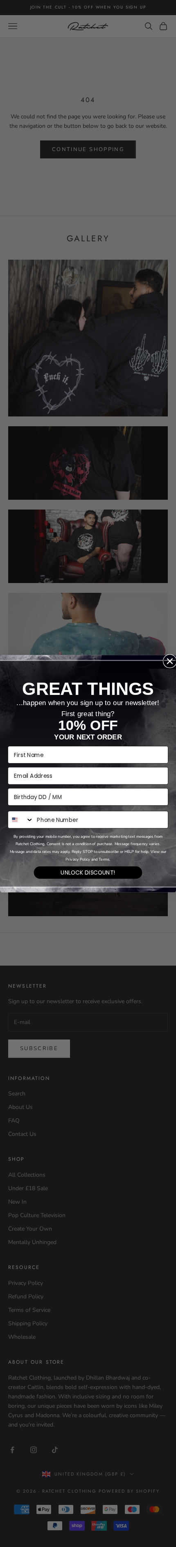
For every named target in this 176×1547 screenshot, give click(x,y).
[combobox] (21, 819)
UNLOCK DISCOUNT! (88, 872)
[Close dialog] (170, 661)
